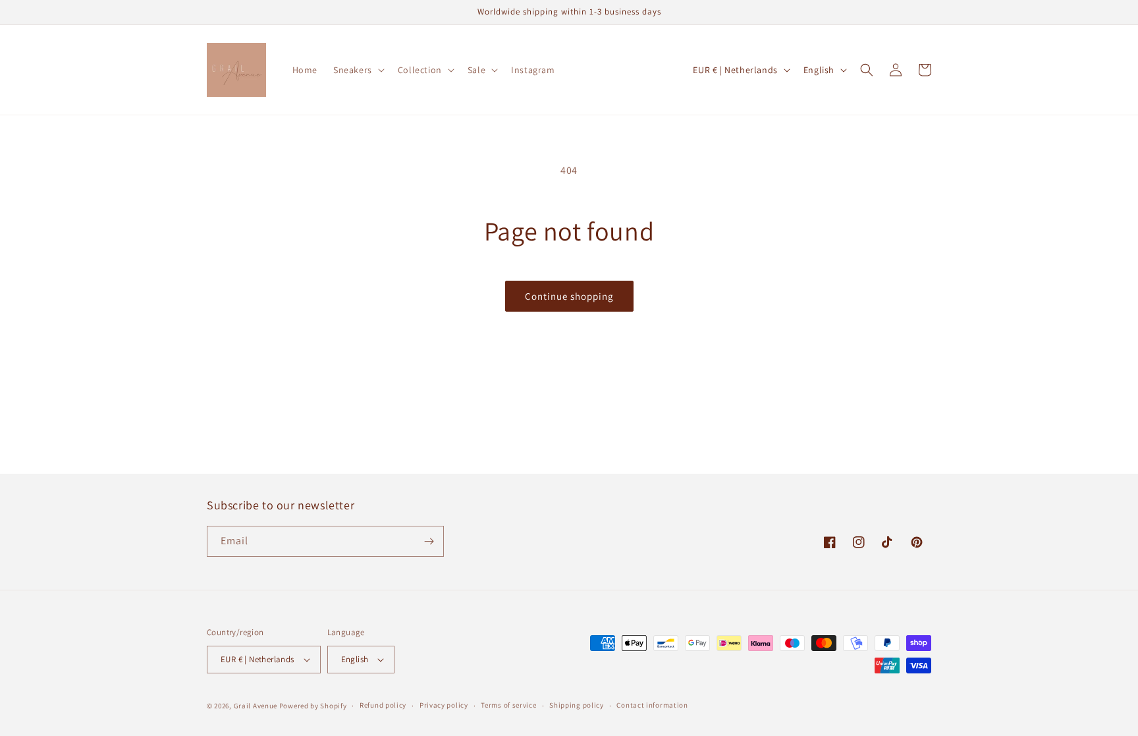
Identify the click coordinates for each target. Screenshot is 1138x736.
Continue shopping (569, 296)
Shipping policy (576, 705)
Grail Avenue (255, 705)
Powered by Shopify (313, 705)
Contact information (652, 705)
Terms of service (508, 705)
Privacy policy (444, 705)
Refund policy (383, 705)
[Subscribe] (428, 541)
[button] (357, 70)
